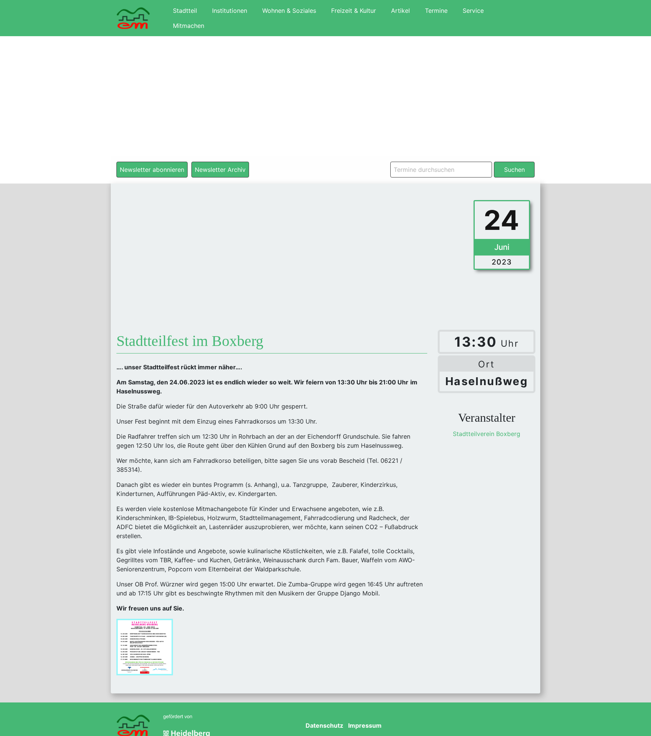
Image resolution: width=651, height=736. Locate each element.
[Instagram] (503, 726)
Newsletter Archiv (220, 169)
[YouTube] (481, 726)
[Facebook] (459, 726)
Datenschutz (324, 725)
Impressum (365, 725)
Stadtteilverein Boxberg (486, 434)
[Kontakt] (524, 726)
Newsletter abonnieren (152, 169)
